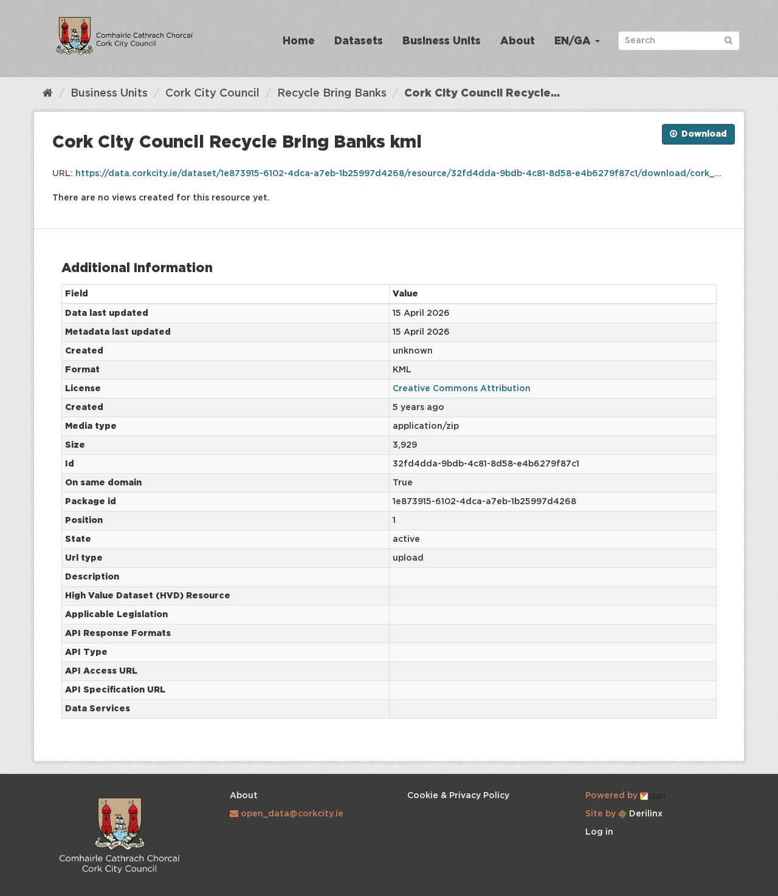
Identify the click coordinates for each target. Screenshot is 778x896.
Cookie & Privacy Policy (458, 795)
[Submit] (728, 40)
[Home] (48, 93)
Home (299, 41)
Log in (599, 832)
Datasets (358, 41)
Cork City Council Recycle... (482, 93)
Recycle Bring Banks (332, 93)
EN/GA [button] (574, 41)
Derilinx (645, 814)
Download (703, 134)
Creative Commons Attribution (462, 388)
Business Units (441, 41)
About (517, 41)
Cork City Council (212, 93)
